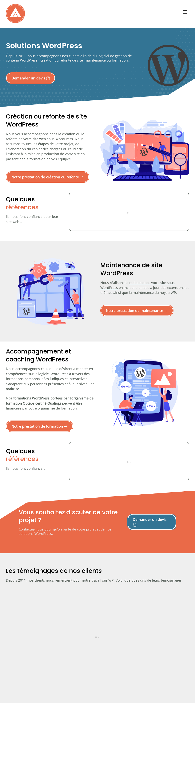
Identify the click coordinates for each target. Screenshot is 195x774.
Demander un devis (28, 78)
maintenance (95, 60)
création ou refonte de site (61, 60)
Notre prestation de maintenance (135, 310)
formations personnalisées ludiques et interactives (46, 378)
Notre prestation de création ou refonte (45, 176)
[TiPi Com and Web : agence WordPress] (15, 21)
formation (120, 60)
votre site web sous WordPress (48, 139)
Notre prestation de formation (37, 426)
